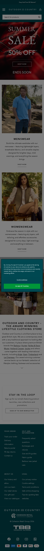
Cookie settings (22, 280)
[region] (22, 275)
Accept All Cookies (22, 286)
